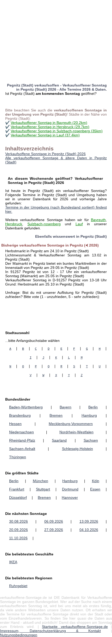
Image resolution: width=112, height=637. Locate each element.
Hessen (15, 424)
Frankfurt (16, 489)
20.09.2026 (18, 530)
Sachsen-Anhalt (22, 449)
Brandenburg (20, 415)
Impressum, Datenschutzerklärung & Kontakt (50, 631)
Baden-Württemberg (26, 407)
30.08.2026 (18, 521)
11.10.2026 (18, 538)
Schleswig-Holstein (77, 449)
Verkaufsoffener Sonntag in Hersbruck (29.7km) (50, 127)
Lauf (79, 224)
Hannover (70, 497)
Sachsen (91, 440)
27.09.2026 (53, 530)
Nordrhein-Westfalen (76, 432)
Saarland (59, 440)
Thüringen (17, 457)
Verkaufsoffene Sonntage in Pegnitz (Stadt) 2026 (45, 154)
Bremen (56, 415)
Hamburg (89, 415)
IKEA (13, 562)
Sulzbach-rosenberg (44, 224)
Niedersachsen (21, 432)
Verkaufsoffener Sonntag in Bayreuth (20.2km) (49, 123)
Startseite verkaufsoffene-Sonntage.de (75, 627)
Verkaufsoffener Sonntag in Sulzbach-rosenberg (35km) (57, 131)
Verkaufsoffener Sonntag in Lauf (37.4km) (45, 135)
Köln (95, 481)
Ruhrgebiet (18, 586)
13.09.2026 (88, 521)
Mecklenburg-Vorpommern (71, 424)
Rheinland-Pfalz (22, 440)
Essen (95, 489)
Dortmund (70, 489)
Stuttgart (43, 489)
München (40, 481)
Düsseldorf (18, 497)
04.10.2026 (88, 530)
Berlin (93, 407)
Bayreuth (98, 220)
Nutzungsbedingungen (18, 635)
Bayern (65, 407)
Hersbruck (13, 224)
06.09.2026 (53, 521)
